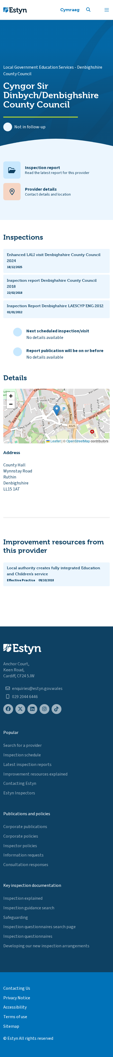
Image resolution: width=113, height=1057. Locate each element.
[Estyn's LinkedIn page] (32, 709)
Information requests (23, 855)
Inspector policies (20, 846)
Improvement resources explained (35, 774)
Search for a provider (22, 745)
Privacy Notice (16, 998)
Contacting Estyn (19, 783)
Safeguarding (15, 917)
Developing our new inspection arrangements (46, 946)
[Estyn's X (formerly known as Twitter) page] (20, 709)
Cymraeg (70, 9)
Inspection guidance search (28, 908)
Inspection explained (23, 898)
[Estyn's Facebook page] (8, 709)
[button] (95, 10)
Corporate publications (25, 827)
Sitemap (11, 1026)
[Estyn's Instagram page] (44, 709)
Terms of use (15, 1017)
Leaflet (55, 441)
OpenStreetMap (78, 441)
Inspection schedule (22, 755)
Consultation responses (25, 865)
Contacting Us (16, 988)
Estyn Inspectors (19, 793)
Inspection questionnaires (27, 936)
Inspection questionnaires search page (39, 927)
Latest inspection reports (27, 765)
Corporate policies (20, 836)
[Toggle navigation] (107, 10)
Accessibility (15, 1007)
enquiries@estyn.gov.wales (37, 689)
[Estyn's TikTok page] (56, 709)
